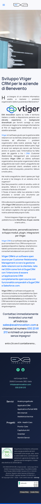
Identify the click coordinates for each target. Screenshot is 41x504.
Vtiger (4, 135)
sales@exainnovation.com (19, 325)
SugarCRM (29, 269)
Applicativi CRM (23, 405)
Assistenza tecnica (25, 416)
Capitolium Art (23, 430)
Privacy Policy (24, 492)
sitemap (36, 477)
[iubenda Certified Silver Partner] (28, 484)
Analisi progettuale (25, 401)
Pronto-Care (22, 426)
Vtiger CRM (6, 241)
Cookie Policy (34, 492)
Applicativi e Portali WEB (27, 409)
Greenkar (21, 434)
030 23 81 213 (20, 387)
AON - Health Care (24, 422)
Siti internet (22, 413)
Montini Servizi (23, 437)
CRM (28, 153)
